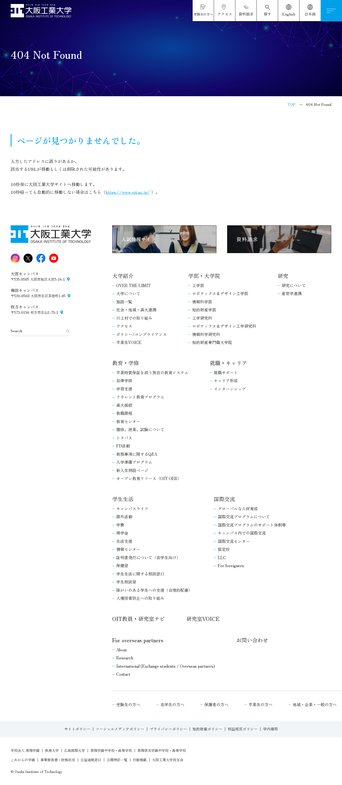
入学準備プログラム (134, 462)
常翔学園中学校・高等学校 (111, 750)
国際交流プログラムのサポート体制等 (252, 525)
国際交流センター (234, 541)
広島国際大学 (74, 750)
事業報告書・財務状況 (57, 759)
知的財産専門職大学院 (212, 342)
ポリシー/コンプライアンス (141, 334)
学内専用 (270, 729)
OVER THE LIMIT (133, 285)
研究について (294, 285)
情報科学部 (202, 301)
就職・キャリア (228, 363)
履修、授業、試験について (140, 429)
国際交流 (224, 499)
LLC (222, 557)
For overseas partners (137, 640)
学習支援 (124, 389)
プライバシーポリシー (168, 729)
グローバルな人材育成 (238, 508)
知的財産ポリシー (207, 729)
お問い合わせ (252, 640)
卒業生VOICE (128, 342)
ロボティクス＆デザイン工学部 (220, 293)
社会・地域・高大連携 (136, 309)
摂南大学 (52, 750)
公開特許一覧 (117, 759)
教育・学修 (125, 363)
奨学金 (122, 533)
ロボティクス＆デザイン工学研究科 (224, 326)
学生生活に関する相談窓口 (140, 574)
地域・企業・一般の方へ (315, 704)
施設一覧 (124, 301)
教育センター (128, 421)
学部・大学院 (204, 276)
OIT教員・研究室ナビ (138, 618)
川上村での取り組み (134, 318)
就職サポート (226, 372)
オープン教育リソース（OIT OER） (148, 478)
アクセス (124, 326)
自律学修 (124, 380)
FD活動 (123, 445)
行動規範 (140, 759)
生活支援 (124, 541)
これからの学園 (23, 759)
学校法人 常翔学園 (25, 750)
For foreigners (231, 565)
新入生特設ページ (132, 470)
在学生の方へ (172, 704)
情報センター (128, 549)
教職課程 (124, 413)
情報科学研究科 (206, 334)
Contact (123, 674)
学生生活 (123, 499)
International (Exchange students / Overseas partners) (165, 666)
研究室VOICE (202, 618)
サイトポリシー (77, 729)
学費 (120, 525)
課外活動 (124, 516)
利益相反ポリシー (243, 729)
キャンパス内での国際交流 (242, 533)
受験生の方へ (128, 704)
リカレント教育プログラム (140, 397)
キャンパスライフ (132, 508)
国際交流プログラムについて (244, 516)
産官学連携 (292, 293)
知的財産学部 (204, 309)
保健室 (122, 565)
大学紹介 (123, 276)
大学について (128, 293)
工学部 (198, 285)
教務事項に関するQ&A (136, 454)
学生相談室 (126, 582)
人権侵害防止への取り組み (140, 598)
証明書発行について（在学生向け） (148, 557)
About (121, 649)
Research (124, 657)
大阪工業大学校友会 (167, 759)
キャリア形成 (226, 380)
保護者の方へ (216, 704)
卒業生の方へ (260, 704)
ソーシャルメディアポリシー (120, 729)
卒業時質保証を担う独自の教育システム (152, 372)
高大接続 (124, 405)
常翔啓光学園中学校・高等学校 (161, 750)
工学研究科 (202, 318)
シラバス (124, 437)
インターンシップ (230, 389)
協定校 (224, 549)
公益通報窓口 (90, 759)
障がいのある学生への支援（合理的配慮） (154, 590)
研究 (283, 276)
